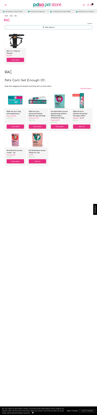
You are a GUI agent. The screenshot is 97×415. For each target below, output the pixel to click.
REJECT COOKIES (72, 411)
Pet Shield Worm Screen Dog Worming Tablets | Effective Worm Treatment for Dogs (59, 115)
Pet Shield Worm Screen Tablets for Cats (37, 151)
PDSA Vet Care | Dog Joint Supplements (14, 112)
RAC (16, 15)
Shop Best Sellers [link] (85, 88)
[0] (90, 5)
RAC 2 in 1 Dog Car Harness (13, 52)
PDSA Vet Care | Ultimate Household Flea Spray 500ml (80, 114)
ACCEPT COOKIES (87, 411)
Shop (11, 15)
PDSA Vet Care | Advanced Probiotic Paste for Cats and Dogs (37, 114)
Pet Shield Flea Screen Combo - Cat (14, 151)
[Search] (84, 5)
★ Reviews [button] (95, 209)
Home (6, 15)
